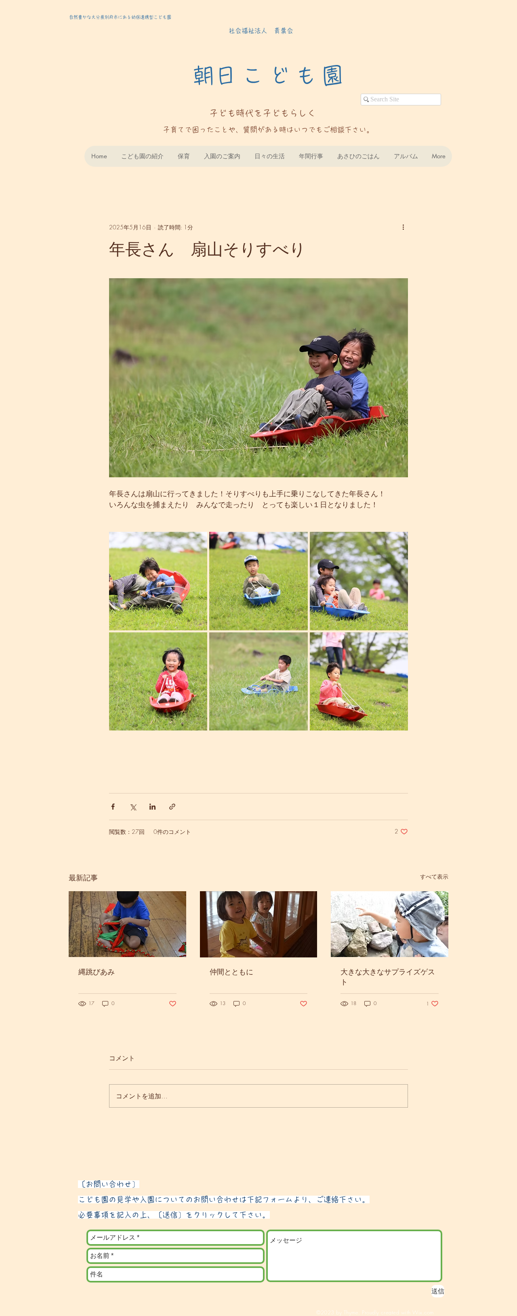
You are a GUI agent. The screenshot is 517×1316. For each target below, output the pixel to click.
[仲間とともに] (258, 924)
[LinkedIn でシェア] (152, 806)
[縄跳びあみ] (127, 924)
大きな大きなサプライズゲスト (387, 976)
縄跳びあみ (96, 971)
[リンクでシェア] (172, 806)
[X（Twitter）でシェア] (133, 806)
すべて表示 (434, 876)
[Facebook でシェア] (113, 806)
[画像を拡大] (158, 581)
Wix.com (423, 1312)
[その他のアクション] (403, 227)
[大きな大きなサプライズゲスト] (389, 924)
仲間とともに (231, 971)
